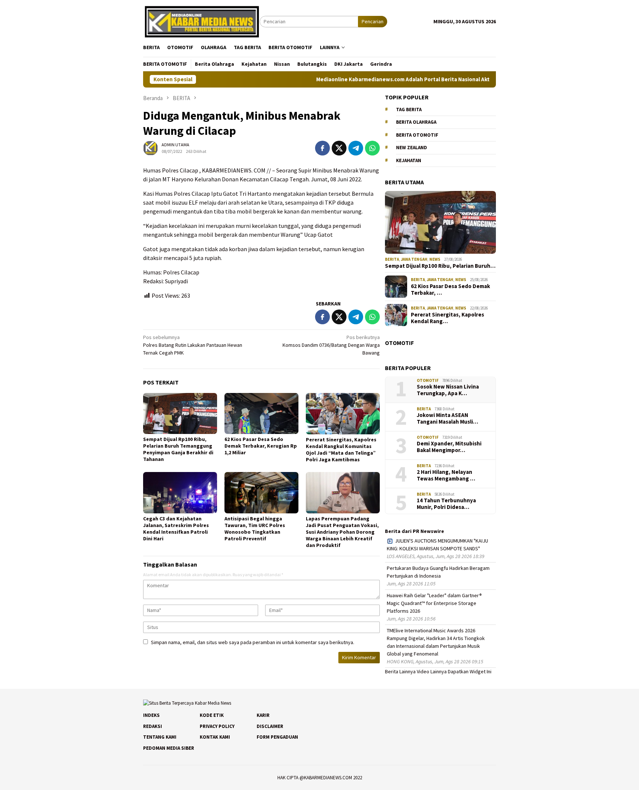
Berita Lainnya (400, 671)
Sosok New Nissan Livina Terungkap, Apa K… (448, 390)
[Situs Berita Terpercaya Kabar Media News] (201, 21)
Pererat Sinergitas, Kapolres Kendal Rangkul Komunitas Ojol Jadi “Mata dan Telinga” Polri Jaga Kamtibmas (341, 449)
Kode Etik (212, 715)
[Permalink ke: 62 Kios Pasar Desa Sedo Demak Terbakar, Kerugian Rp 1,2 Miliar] (261, 413)
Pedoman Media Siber (168, 748)
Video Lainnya (432, 671)
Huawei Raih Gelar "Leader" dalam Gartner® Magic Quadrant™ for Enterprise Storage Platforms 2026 (434, 603)
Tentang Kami (159, 737)
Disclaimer (270, 726)
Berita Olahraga (416, 122)
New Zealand (411, 147)
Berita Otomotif (417, 135)
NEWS (434, 259)
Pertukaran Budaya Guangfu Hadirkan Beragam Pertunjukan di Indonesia (438, 572)
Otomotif (428, 380)
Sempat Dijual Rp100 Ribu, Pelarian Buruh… (440, 266)
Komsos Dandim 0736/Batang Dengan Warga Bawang (331, 345)
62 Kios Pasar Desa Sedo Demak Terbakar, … (450, 289)
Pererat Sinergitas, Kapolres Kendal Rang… (447, 318)
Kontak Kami (215, 737)
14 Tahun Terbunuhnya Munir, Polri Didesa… (446, 503)
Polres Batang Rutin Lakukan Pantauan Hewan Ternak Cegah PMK (192, 345)
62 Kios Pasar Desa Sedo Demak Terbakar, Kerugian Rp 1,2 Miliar (260, 446)
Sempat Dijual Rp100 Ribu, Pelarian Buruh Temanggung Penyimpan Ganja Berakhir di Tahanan (178, 449)
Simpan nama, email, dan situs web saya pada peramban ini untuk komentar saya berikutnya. (252, 642)
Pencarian (372, 21)
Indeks (151, 715)
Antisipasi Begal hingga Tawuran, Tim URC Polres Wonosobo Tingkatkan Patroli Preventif (254, 528)
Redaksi (152, 726)
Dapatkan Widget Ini (469, 671)
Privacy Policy (217, 726)
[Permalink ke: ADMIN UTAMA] (150, 147)
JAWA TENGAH (414, 259)
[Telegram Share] (355, 148)
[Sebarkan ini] (322, 148)
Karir (263, 715)
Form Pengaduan (277, 737)
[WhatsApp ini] (372, 148)
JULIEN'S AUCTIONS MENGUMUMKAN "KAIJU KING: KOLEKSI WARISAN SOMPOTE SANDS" (437, 544)
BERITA (392, 259)
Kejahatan (408, 160)
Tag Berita (409, 109)
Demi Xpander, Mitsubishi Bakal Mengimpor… (449, 447)
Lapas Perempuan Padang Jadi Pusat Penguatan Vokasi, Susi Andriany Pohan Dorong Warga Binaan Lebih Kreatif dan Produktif (342, 531)
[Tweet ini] (339, 148)
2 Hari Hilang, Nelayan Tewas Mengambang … (446, 475)
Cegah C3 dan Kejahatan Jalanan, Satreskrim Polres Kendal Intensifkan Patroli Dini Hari (176, 528)
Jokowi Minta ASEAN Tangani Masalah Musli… (447, 418)
